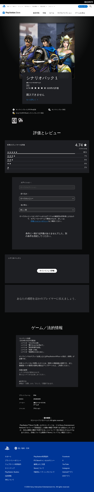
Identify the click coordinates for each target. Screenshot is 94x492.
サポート (50, 6)
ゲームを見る (80, 13)
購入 (8, 6)
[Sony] (89, 3)
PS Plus (27, 6)
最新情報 (42, 6)
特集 (44, 13)
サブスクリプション (64, 13)
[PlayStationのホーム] (4, 6)
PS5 (14, 6)
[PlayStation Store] (12, 12)
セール (51, 13)
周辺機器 (34, 6)
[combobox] (47, 187)
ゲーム (19, 6)
